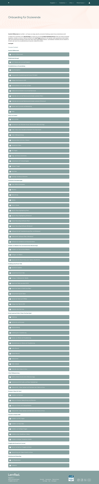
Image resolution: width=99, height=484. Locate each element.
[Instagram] (78, 480)
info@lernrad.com (13, 481)
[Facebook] (82, 480)
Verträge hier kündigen (49, 481)
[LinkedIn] (85, 480)
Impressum (48, 479)
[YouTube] (89, 480)
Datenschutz (55, 479)
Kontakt (42, 479)
